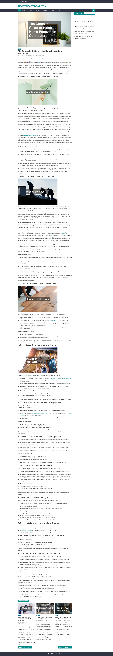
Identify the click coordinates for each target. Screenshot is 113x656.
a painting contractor (53, 237)
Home (23, 10)
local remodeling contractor (29, 135)
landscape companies (27, 530)
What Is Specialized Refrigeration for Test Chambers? (24, 618)
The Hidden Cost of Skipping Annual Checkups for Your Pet (83, 37)
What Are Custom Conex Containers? (26, 647)
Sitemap (66, 653)
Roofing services (66, 233)
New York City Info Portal (32, 6)
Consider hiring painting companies (39, 413)
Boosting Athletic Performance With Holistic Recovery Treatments (65, 647)
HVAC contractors (55, 378)
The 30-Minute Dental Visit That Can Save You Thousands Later (85, 23)
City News (29, 10)
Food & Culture (56, 10)
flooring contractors (56, 320)
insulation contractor (66, 378)
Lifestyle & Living (46, 10)
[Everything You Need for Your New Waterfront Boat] (63, 608)
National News (32, 55)
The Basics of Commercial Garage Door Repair (44, 618)
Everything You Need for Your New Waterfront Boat (63, 618)
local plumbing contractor (44, 322)
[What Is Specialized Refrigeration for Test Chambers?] (26, 608)
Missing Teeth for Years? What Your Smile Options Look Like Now (84, 27)
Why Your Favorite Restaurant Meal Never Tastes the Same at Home (84, 32)
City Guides (36, 10)
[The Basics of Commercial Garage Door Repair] (45, 608)
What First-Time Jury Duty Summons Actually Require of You (83, 18)
